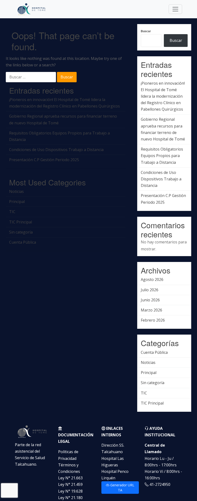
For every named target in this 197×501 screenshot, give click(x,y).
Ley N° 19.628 (70, 491)
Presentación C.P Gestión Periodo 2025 (44, 159)
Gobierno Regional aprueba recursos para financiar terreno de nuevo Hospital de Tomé (63, 119)
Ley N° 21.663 (70, 478)
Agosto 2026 (152, 279)
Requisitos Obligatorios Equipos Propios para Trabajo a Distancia (59, 136)
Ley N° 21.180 (70, 497)
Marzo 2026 (151, 310)
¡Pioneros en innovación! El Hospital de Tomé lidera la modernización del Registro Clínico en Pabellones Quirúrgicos (64, 103)
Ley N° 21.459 (70, 484)
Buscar (146, 31)
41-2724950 (159, 484)
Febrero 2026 (153, 320)
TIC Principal (20, 222)
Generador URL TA (121, 487)
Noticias (16, 191)
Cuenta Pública (22, 242)
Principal (17, 201)
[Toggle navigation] (175, 9)
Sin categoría (21, 232)
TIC (12, 211)
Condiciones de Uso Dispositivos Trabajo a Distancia (56, 149)
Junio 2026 (150, 300)
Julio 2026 (149, 289)
